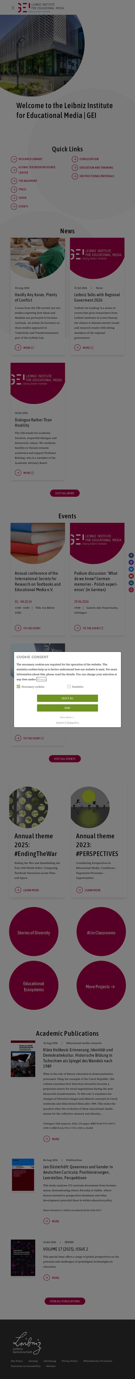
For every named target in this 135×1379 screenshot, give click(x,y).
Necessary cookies (33, 686)
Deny (67, 707)
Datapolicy (73, 722)
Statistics (77, 686)
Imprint (60, 722)
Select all (68, 698)
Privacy (41, 679)
